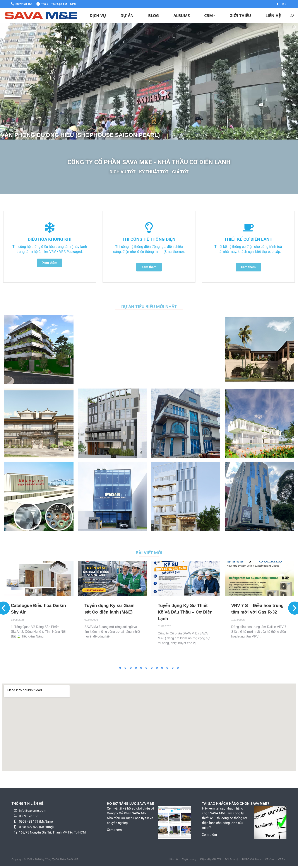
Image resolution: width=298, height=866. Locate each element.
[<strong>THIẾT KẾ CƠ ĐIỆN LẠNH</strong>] (248, 227)
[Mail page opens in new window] (284, 4)
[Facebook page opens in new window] (278, 4)
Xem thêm (114, 830)
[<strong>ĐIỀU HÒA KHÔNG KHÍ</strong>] (49, 227)
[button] (120, 668)
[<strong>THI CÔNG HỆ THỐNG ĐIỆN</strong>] (149, 227)
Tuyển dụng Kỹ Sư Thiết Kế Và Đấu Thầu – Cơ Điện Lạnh (185, 612)
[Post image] (39, 349)
